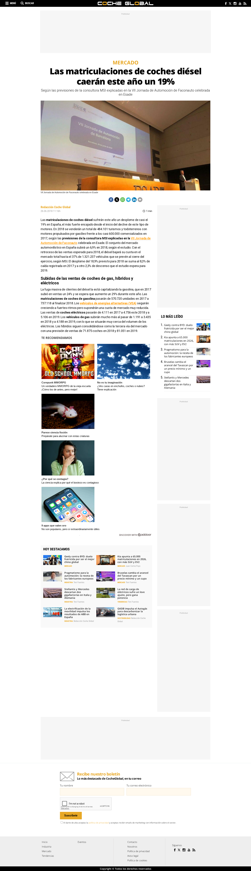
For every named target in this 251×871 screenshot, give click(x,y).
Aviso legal (132, 855)
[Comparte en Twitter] (116, 199)
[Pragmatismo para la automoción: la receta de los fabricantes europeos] (52, 576)
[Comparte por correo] (140, 199)
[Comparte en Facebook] (111, 199)
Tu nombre (66, 785)
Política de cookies (137, 860)
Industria (68, 582)
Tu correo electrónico (139, 785)
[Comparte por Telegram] (128, 199)
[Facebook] (225, 3)
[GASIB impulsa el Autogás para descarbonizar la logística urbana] (105, 612)
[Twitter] (230, 3)
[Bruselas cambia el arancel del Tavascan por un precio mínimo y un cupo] (105, 576)
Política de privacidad (138, 851)
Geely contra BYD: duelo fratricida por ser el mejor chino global (79, 559)
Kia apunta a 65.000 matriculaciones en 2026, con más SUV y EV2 (132, 559)
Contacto (132, 842)
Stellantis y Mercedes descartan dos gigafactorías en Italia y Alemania (78, 593)
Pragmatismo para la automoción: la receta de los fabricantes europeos (79, 575)
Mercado (68, 566)
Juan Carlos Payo (133, 566)
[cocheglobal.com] (125, 3)
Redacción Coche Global (56, 207)
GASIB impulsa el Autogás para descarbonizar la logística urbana (132, 611)
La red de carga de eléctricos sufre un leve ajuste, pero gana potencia (131, 593)
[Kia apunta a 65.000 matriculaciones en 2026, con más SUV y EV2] (105, 560)
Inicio (44, 842)
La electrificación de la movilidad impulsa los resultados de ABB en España (77, 613)
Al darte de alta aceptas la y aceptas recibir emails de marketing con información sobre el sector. (119, 822)
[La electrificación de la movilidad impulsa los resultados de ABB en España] (52, 612)
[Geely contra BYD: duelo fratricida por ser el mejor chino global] (52, 560)
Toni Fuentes (79, 582)
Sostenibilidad (123, 618)
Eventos (82, 842)
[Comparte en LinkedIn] (134, 199)
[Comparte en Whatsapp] (122, 199)
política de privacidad (99, 822)
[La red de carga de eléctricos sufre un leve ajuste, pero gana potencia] (105, 593)
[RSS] (245, 3)
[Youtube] (240, 3)
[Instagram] (235, 3)
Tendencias (122, 602)
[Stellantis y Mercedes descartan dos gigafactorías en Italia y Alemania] (52, 593)
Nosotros (132, 846)
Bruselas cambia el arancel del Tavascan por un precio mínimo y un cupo (132, 575)
